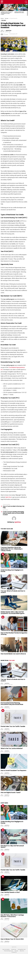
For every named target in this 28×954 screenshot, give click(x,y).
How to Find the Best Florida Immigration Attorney (14, 633)
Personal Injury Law (6, 609)
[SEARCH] (26, 2)
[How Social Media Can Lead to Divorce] (14, 644)
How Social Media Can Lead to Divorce (13, 654)
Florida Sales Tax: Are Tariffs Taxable (13, 726)
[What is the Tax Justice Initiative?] (14, 739)
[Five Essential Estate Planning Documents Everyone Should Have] (14, 693)
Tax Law (3, 588)
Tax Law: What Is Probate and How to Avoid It (13, 591)
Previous (0, 10)
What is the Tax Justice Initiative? (12, 748)
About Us (22, 950)
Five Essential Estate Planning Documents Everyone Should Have (12, 703)
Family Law (4, 651)
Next (27, 10)
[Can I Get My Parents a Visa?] (14, 883)
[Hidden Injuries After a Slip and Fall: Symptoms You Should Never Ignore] (14, 602)
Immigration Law (5, 545)
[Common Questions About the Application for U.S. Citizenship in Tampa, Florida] (7, 7)
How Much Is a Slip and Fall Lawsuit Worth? (12, 846)
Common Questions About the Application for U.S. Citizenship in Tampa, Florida (7, 13)
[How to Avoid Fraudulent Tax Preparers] (14, 761)
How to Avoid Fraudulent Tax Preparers (13, 770)
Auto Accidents (5, 567)
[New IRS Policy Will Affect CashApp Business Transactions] (14, 905)
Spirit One (8, 497)
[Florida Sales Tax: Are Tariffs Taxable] (14, 717)
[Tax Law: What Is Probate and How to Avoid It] (14, 581)
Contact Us (14, 952)
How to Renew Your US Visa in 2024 (12, 939)
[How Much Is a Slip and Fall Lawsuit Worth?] (14, 836)
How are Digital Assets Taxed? (11, 792)
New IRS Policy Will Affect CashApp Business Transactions (12, 915)
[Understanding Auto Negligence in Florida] (21, 7)
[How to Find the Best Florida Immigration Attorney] (14, 623)
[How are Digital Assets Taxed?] (14, 783)
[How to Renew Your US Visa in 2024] (14, 930)
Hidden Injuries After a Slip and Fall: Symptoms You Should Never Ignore (12, 612)
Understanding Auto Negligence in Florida (19, 12)
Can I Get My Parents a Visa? (10, 892)
